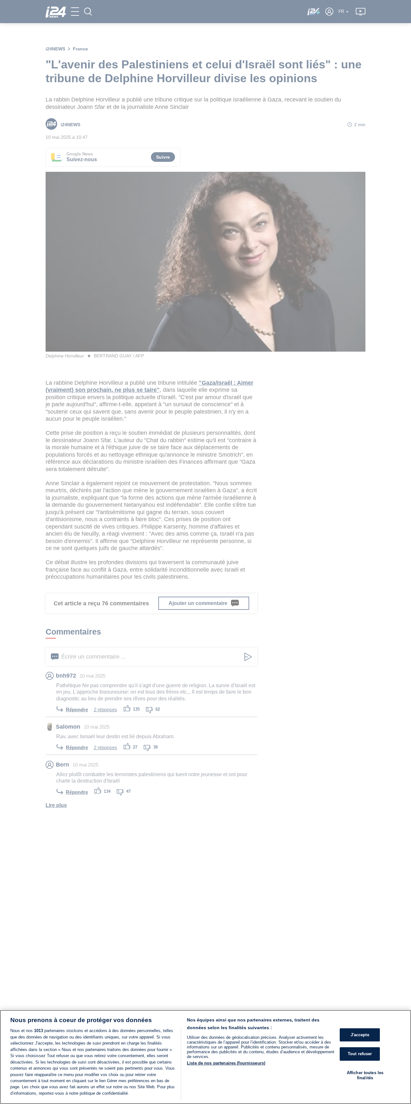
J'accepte (360, 1034)
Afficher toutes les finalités (365, 1075)
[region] (205, 1057)
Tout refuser (360, 1054)
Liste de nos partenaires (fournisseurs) (226, 1063)
